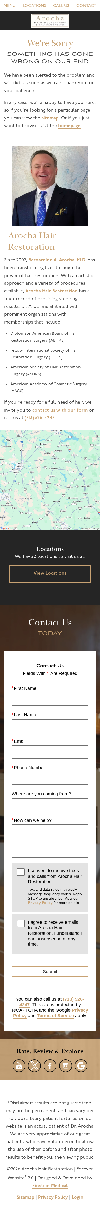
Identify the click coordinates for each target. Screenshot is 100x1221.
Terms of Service (55, 1015)
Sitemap (25, 1197)
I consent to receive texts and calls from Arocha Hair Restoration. (55, 886)
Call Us (61, 6)
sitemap (50, 118)
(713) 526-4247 (40, 418)
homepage (69, 126)
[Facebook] (50, 1065)
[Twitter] (34, 1065)
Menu (10, 6)
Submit (50, 971)
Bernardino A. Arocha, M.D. (57, 260)
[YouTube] (19, 1065)
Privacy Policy (40, 903)
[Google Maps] (81, 1065)
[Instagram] (65, 1065)
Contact (86, 6)
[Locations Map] (50, 480)
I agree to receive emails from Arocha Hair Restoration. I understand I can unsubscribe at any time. (55, 933)
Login (77, 1197)
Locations (34, 6)
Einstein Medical (50, 1186)
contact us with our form (60, 410)
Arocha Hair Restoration (51, 291)
